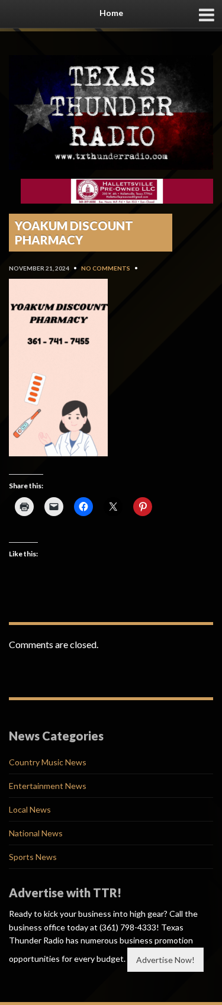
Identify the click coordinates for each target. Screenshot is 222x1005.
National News (36, 833)
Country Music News (47, 762)
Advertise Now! (165, 960)
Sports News (33, 857)
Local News (30, 809)
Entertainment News (47, 786)
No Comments (105, 268)
